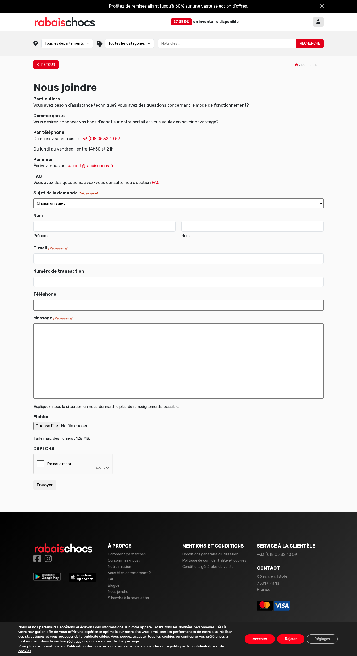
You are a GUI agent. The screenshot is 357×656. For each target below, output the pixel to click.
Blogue (113, 585)
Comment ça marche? (127, 554)
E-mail (50, 247)
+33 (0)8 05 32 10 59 (100, 138)
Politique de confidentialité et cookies (214, 560)
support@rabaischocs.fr (90, 165)
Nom (185, 235)
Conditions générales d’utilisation (210, 554)
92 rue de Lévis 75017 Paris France (272, 583)
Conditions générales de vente (208, 567)
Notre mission (119, 567)
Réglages (322, 639)
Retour (48, 64)
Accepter (259, 639)
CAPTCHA (43, 448)
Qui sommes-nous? (124, 560)
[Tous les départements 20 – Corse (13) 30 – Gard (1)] (67, 43)
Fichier (41, 416)
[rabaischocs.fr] (64, 21)
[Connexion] (318, 22)
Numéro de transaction (58, 271)
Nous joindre (118, 592)
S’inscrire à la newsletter (128, 598)
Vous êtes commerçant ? (129, 573)
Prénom (40, 235)
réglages (74, 641)
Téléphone (44, 294)
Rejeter (291, 639)
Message (52, 317)
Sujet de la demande (65, 193)
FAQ (156, 182)
